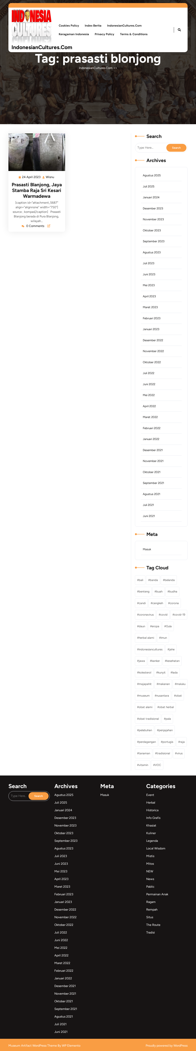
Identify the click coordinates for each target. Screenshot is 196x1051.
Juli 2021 (148, 505)
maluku (180, 684)
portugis (168, 742)
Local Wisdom (155, 848)
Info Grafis (153, 818)
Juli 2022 (148, 373)
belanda (170, 580)
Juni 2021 (149, 516)
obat (179, 695)
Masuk (147, 549)
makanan (164, 684)
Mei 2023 (149, 285)
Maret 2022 (150, 417)
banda (154, 580)
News (150, 879)
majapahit (145, 684)
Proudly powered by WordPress (167, 1045)
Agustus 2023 (152, 252)
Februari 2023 (151, 318)
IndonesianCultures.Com (41, 47)
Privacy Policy (104, 34)
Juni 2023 (149, 274)
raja (182, 742)
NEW (149, 871)
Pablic (150, 886)
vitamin (143, 765)
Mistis (150, 856)
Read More (35, 152)
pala (168, 718)
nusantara (162, 695)
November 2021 (153, 461)
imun (164, 637)
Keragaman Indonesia (74, 34)
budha (173, 591)
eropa (155, 626)
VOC (158, 765)
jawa (142, 661)
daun (142, 626)
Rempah (152, 909)
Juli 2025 (148, 186)
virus (180, 753)
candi (142, 603)
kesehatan (173, 661)
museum (144, 695)
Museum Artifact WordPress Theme (33, 1045)
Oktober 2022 (152, 362)
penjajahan (166, 730)
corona (174, 603)
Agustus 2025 (152, 175)
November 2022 (153, 351)
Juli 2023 (148, 263)
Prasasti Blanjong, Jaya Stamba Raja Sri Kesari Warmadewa (37, 190)
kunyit (162, 672)
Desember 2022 (153, 340)
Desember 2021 (153, 450)
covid (163, 614)
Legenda (152, 841)
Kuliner (151, 833)
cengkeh (157, 603)
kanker (156, 661)
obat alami (145, 707)
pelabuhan (145, 730)
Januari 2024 (151, 197)
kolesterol (145, 672)
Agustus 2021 (151, 494)
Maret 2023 (150, 307)
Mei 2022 (149, 395)
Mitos (150, 863)
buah (159, 591)
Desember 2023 (153, 208)
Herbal (150, 802)
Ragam (151, 902)
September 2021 (153, 483)
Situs (149, 917)
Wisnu (50, 176)
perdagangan (147, 742)
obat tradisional (149, 718)
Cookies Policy (69, 26)
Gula (169, 626)
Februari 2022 (151, 428)
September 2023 (153, 241)
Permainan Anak (157, 894)
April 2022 (149, 406)
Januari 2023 (151, 329)
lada (175, 672)
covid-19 (179, 614)
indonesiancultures (151, 649)
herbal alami (146, 637)
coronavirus (146, 614)
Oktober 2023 (152, 230)
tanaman (144, 753)
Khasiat (151, 825)
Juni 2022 (149, 384)
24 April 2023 (31, 176)
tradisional (163, 753)
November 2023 (153, 219)
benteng (144, 591)
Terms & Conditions (134, 34)
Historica (152, 810)
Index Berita (93, 26)
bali (141, 580)
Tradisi (150, 932)
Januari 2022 (151, 439)
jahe (172, 649)
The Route (153, 925)
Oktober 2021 (151, 472)
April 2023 (149, 296)
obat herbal (166, 707)
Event (150, 795)
